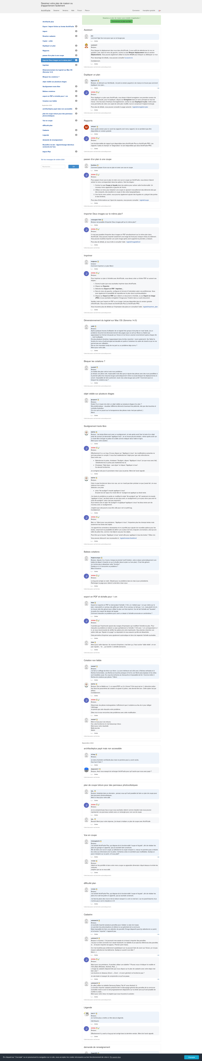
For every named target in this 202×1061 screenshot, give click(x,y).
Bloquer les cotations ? (94, 361)
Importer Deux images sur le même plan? (103, 213)
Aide (72, 10)
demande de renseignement (97, 1047)
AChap (93, 754)
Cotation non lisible (92, 660)
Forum (79, 10)
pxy (92, 36)
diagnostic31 (95, 769)
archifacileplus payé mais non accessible (103, 748)
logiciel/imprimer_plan (150, 307)
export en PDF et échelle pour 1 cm (100, 596)
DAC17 (93, 1013)
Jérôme (93, 92)
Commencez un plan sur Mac (121, 21)
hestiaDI (93, 367)
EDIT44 (93, 432)
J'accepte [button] (191, 1057)
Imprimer (88, 255)
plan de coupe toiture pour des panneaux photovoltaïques (111, 784)
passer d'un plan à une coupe (97, 159)
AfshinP (93, 666)
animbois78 (94, 920)
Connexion (136, 10)
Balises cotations (92, 551)
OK (74, 167)
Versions (65, 10)
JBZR (92, 326)
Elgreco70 (94, 81)
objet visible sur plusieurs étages (99, 393)
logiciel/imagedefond (133, 242)
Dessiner (56, 10)
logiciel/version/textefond (128, 538)
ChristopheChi (95, 841)
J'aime (96, 41)
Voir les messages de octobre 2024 (52, 159)
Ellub (92, 603)
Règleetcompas (95, 558)
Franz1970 (94, 1053)
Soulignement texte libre (95, 425)
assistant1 (94, 45)
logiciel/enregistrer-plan (140, 107)
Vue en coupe (90, 835)
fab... (92, 791)
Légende (88, 1007)
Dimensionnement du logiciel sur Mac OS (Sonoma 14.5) (110, 320)
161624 (93, 861)
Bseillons (94, 165)
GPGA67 (93, 126)
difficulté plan (90, 883)
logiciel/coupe (144, 200)
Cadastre (88, 914)
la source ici (129, 58)
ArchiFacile (45, 10)
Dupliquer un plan (92, 74)
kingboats (94, 261)
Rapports (88, 120)
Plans (87, 10)
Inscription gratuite (149, 10)
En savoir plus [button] (115, 1057)
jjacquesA (94, 400)
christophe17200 (96, 220)
